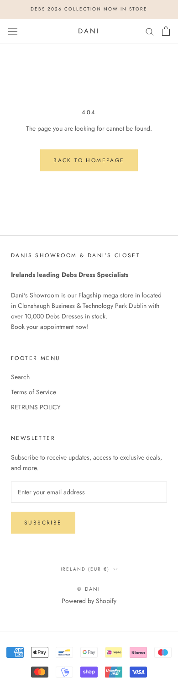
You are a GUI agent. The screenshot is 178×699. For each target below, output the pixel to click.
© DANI (88, 589)
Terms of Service (33, 392)
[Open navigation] (12, 31)
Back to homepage (88, 160)
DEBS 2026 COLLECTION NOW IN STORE (89, 8)
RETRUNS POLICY (36, 407)
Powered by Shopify (89, 600)
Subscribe (43, 523)
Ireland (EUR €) (85, 569)
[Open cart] (166, 31)
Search (20, 376)
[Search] (150, 31)
